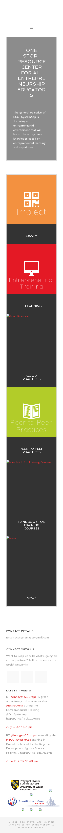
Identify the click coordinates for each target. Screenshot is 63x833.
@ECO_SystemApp (18, 739)
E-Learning (31, 306)
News (31, 598)
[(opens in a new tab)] (32, 561)
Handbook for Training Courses (31, 525)
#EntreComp (14, 705)
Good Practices (32, 377)
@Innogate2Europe (23, 696)
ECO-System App (31, 12)
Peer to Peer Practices (31, 450)
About (31, 236)
